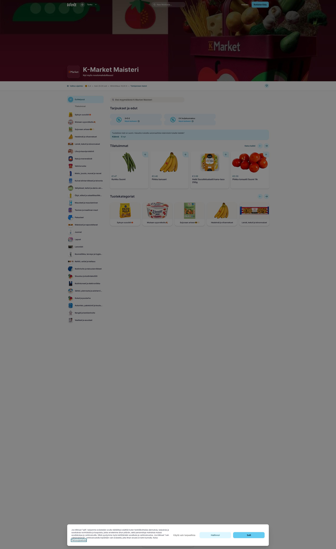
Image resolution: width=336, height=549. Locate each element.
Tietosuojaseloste (78, 540)
